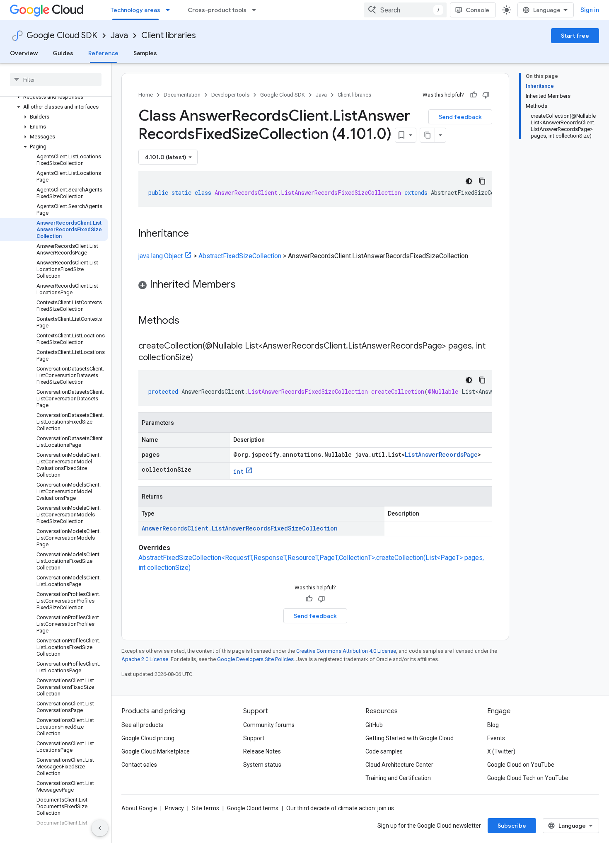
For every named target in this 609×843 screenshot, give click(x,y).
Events (496, 738)
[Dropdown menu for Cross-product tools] (256, 10)
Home (145, 95)
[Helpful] (473, 95)
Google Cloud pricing (147, 738)
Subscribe (512, 825)
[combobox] (405, 9)
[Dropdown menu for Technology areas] (170, 10)
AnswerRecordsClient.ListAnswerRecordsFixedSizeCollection (240, 528)
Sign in (589, 10)
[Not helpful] (486, 95)
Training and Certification (398, 778)
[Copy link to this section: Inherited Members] (244, 285)
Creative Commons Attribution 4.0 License (346, 651)
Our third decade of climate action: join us (340, 808)
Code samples (384, 751)
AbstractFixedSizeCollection (239, 256)
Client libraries (168, 35)
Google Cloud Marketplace (155, 751)
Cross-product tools (217, 10)
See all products (142, 725)
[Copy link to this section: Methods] (190, 321)
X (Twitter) (501, 751)
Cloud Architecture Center (399, 764)
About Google (139, 808)
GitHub (374, 725)
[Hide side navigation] (100, 828)
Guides (63, 53)
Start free (575, 35)
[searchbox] (56, 79)
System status (262, 764)
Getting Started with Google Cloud (409, 738)
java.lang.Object (160, 256)
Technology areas (135, 10)
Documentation (182, 95)
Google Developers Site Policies (255, 659)
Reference (103, 53)
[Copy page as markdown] (427, 135)
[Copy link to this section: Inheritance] (197, 234)
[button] (54, 97)
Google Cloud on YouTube (520, 764)
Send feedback (460, 117)
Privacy (174, 808)
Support (253, 738)
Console (477, 10)
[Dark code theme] (469, 181)
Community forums (269, 725)
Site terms (205, 808)
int (238, 471)
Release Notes (262, 751)
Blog (493, 725)
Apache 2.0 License (144, 659)
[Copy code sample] (482, 181)
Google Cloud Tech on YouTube (527, 778)
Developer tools (230, 95)
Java (119, 35)
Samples (145, 53)
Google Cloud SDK (62, 35)
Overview (24, 53)
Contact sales (139, 764)
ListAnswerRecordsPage (441, 454)
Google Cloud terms (252, 808)
